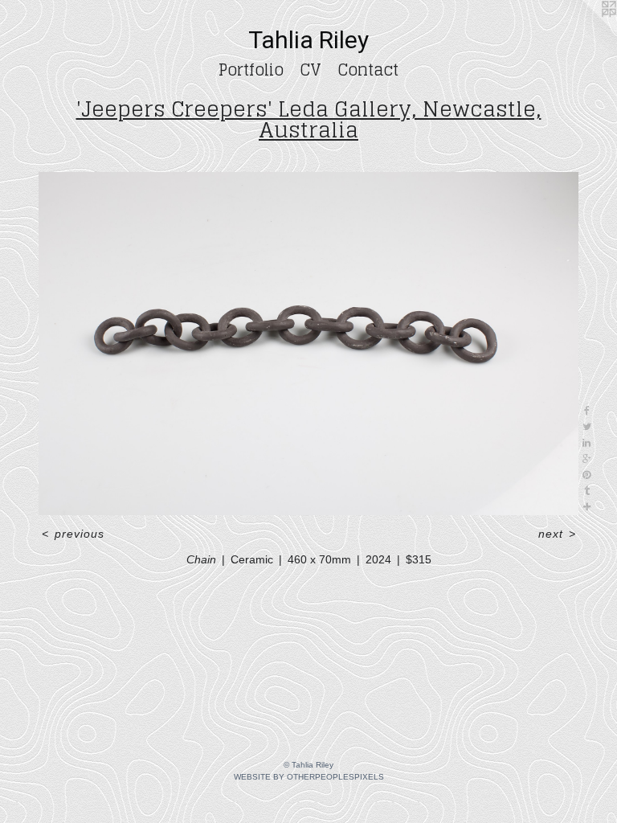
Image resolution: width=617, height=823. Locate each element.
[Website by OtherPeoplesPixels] (585, 32)
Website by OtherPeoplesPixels (309, 776)
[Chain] (308, 343)
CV (310, 70)
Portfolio (251, 70)
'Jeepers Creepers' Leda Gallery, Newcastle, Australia (308, 119)
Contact (367, 70)
